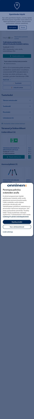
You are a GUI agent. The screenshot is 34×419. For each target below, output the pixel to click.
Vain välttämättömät (17, 227)
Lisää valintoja (8, 232)
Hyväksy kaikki (17, 222)
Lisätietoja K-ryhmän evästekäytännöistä (16, 216)
